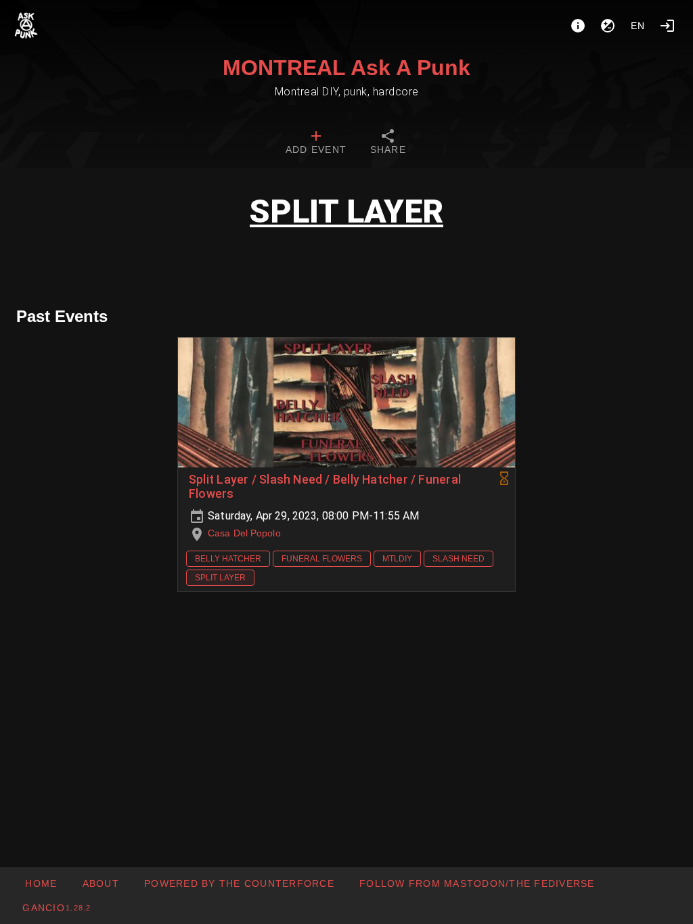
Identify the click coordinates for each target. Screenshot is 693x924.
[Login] (667, 26)
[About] (578, 26)
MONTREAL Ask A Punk (346, 67)
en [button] (638, 25)
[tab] (316, 143)
